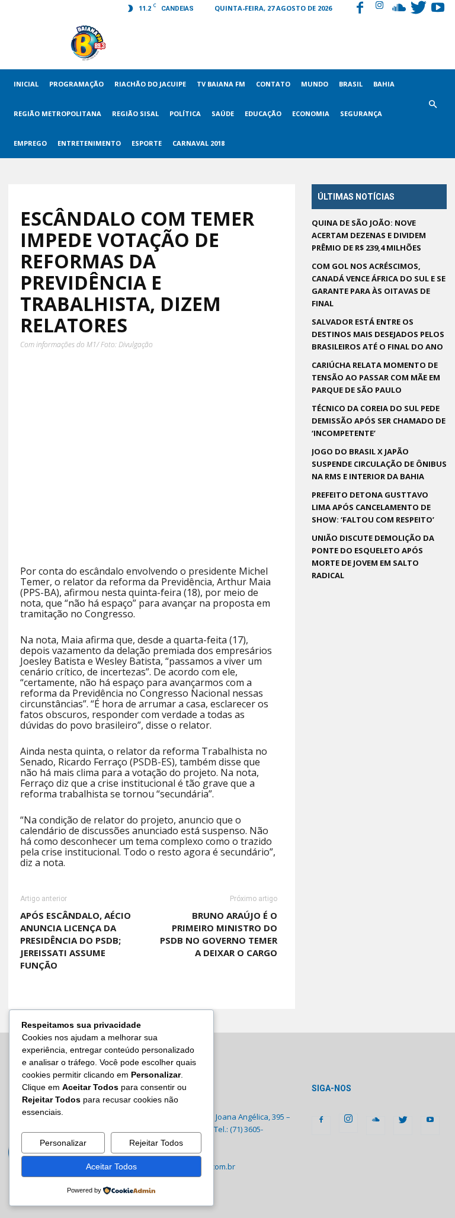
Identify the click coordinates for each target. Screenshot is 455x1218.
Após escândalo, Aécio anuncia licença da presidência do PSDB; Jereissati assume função (75, 940)
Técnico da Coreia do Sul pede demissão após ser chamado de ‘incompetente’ (379, 420)
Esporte (147, 143)
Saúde (223, 113)
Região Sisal (135, 113)
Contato (273, 83)
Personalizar (63, 1143)
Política (185, 113)
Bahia (384, 83)
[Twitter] (418, 9)
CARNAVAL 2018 (198, 143)
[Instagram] (379, 9)
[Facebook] (360, 9)
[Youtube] (438, 9)
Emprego (30, 143)
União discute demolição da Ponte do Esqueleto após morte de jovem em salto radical (373, 557)
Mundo (314, 83)
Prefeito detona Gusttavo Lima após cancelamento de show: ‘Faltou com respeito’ (373, 507)
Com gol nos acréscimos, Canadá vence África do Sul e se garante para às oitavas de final (379, 285)
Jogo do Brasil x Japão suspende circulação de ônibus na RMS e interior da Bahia (379, 464)
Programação (76, 83)
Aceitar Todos (111, 1166)
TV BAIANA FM (221, 83)
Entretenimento (89, 143)
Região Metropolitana (57, 113)
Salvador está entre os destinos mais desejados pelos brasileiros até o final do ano (378, 334)
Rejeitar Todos (156, 1143)
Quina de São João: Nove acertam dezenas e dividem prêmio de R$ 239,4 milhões (369, 235)
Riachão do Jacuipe (150, 83)
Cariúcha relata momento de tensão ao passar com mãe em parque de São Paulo (376, 377)
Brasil (351, 83)
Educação (263, 113)
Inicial (26, 83)
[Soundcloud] (399, 9)
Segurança (361, 113)
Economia (310, 113)
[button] (432, 114)
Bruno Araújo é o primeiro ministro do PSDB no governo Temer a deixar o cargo (218, 934)
